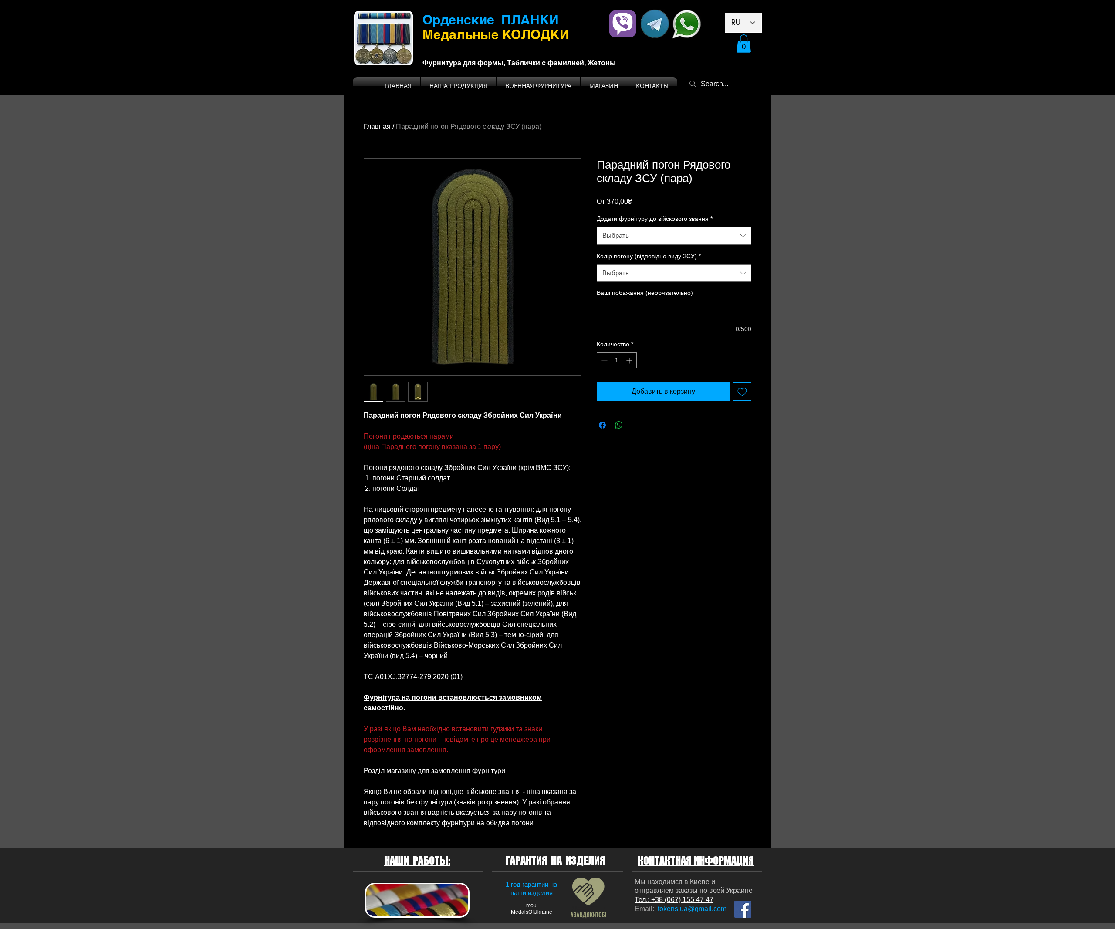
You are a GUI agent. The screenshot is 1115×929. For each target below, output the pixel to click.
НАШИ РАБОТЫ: (417, 860)
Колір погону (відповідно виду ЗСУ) (649, 256)
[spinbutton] (617, 360)
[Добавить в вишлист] (742, 391)
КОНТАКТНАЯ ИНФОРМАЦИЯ (696, 860)
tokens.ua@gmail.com (692, 908)
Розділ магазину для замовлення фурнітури (434, 770)
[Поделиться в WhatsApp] (619, 425)
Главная (377, 126)
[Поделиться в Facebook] (602, 425)
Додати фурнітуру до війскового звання (655, 218)
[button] (743, 43)
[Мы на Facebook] (742, 909)
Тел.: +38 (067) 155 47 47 (674, 899)
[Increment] (630, 360)
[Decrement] (603, 360)
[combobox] (674, 236)
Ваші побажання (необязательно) (645, 292)
